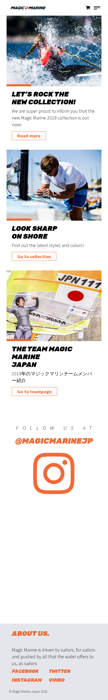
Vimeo (56, 680)
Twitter (60, 671)
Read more (28, 136)
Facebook (25, 671)
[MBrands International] (25, 10)
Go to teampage (34, 392)
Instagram (27, 680)
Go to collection (34, 257)
